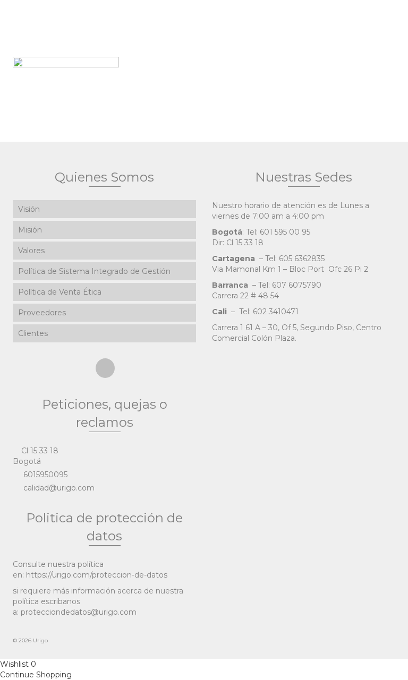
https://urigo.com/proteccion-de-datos (96, 575)
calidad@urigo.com (58, 488)
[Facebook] (105, 368)
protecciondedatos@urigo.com (79, 612)
